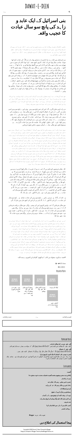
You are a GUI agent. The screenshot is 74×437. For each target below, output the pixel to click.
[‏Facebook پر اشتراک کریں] (59, 267)
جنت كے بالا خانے (66, 379)
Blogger (31, 415)
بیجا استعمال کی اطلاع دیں (55, 422)
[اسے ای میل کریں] (64, 267)
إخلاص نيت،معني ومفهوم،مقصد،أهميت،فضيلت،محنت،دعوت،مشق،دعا (50, 375)
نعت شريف (67, 402)
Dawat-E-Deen (37, 6)
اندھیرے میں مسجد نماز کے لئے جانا (53, 305)
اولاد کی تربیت (54, 287)
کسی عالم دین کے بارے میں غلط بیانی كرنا (58, 405)
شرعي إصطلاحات (65, 389)
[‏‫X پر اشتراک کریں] (60, 267)
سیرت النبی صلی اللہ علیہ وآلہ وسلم (40, 289)
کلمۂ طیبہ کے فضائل (65, 349)
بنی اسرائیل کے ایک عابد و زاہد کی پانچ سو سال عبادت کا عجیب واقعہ (38, 26)
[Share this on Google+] (56, 263)
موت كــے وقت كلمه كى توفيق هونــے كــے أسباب (56, 395)
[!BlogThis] (62, 267)
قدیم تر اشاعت (66, 317)
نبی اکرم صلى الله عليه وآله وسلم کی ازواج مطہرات (55, 399)
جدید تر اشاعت (7, 317)
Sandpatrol (28, 431)
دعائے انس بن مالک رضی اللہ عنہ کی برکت (58, 385)
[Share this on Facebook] (61, 263)
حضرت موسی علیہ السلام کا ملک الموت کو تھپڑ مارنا (55, 354)
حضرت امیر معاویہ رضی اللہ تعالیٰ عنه (59, 382)
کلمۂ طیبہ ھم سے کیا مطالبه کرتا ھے (60, 344)
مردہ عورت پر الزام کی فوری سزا (15, 289)
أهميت (69, 372)
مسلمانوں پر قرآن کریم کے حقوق (61, 392)
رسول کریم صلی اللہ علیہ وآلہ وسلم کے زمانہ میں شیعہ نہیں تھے (28, 291)
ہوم (4, 12)
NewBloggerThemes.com (47, 431)
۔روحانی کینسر (66, 409)
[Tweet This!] (59, 263)
